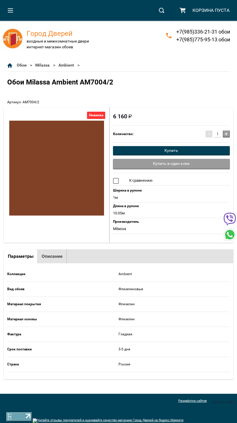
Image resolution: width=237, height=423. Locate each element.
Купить (171, 150)
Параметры (21, 256)
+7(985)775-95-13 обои (203, 39)
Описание (52, 256)
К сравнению (140, 180)
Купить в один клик (171, 163)
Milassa (42, 65)
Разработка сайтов (192, 401)
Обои (22, 65)
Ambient (66, 65)
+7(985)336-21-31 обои (203, 32)
